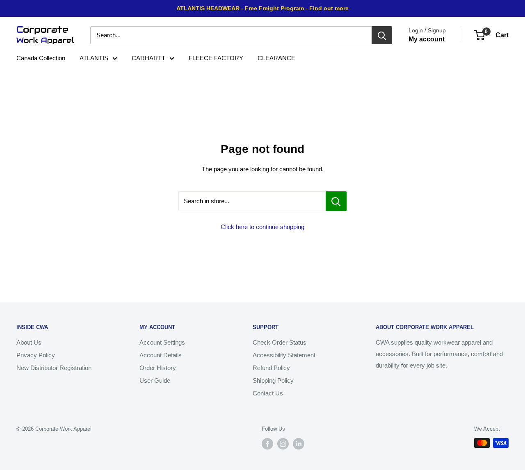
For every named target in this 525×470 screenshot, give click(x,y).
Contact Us (268, 393)
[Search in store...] (336, 201)
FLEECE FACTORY (216, 57)
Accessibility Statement (284, 355)
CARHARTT (148, 57)
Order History (157, 367)
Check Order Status (279, 342)
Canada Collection (40, 57)
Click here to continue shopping (262, 226)
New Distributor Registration (53, 367)
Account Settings (162, 342)
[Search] (382, 35)
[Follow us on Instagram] (283, 444)
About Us (28, 342)
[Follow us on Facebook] (267, 444)
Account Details (160, 355)
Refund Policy (271, 367)
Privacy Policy (35, 355)
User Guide (154, 380)
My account (427, 39)
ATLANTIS (94, 57)
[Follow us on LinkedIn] (298, 444)
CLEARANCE (276, 57)
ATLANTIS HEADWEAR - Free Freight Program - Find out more (262, 8)
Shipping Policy (273, 380)
